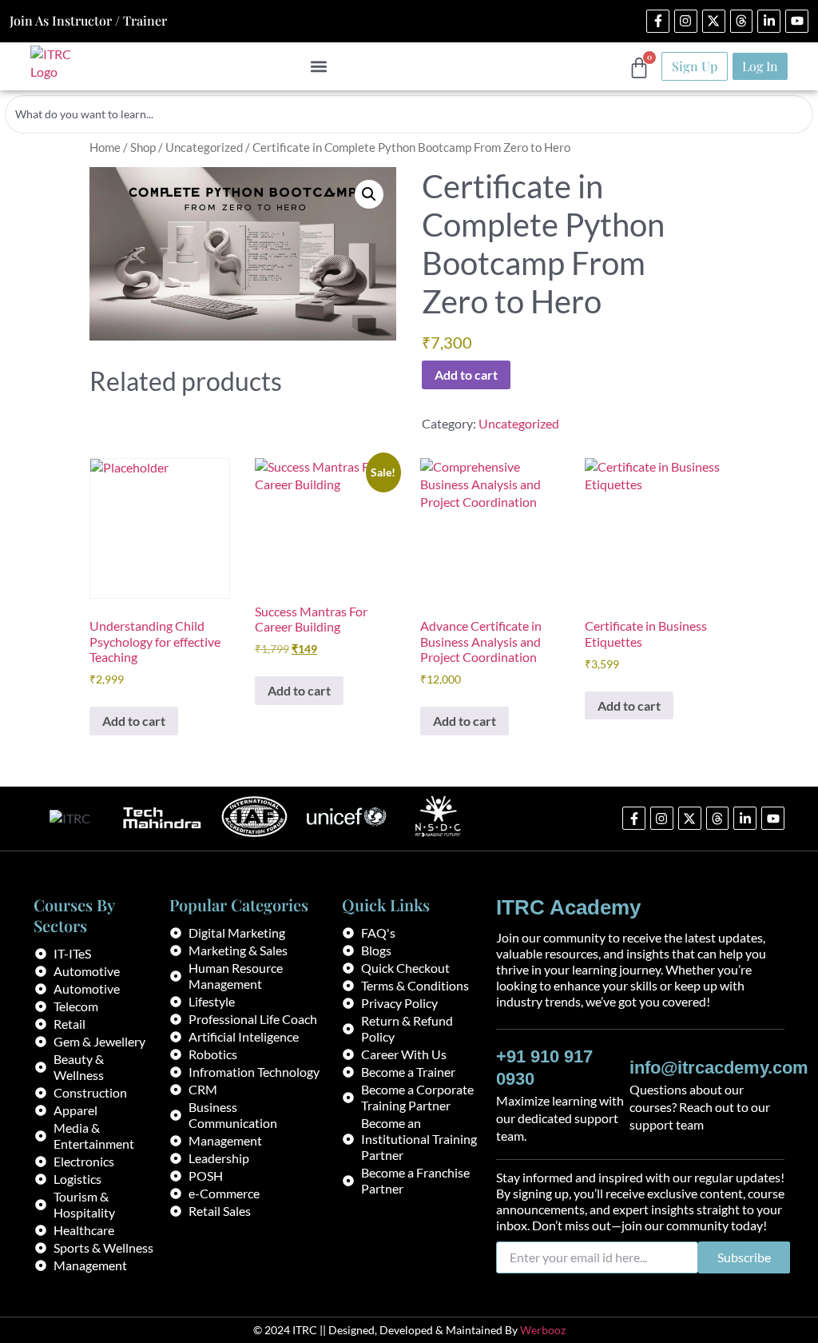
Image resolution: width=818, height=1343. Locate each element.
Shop (143, 147)
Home (105, 147)
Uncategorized (204, 147)
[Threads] (741, 21)
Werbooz (543, 1330)
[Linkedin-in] (768, 21)
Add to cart (466, 374)
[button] (318, 66)
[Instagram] (685, 21)
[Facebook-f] (657, 21)
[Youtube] (796, 21)
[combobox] (409, 114)
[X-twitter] (713, 21)
